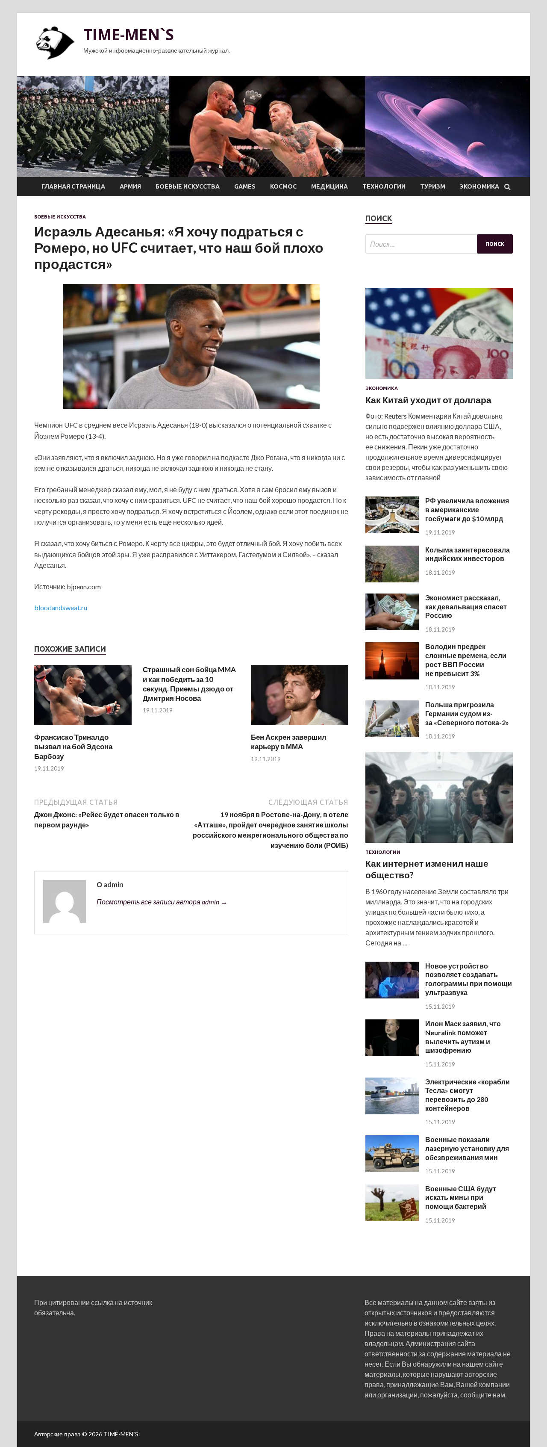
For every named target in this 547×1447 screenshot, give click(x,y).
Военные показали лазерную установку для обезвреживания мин (467, 1148)
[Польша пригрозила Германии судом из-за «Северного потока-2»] (392, 734)
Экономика (479, 186)
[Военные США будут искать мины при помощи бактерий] (392, 1218)
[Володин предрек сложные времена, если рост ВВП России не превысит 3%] (392, 677)
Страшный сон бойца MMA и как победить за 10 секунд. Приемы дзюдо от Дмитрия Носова (189, 683)
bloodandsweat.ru (60, 607)
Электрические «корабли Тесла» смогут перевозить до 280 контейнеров (467, 1095)
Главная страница (73, 186)
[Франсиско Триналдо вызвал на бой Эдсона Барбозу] (83, 727)
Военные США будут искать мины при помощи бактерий (460, 1197)
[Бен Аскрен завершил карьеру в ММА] (299, 727)
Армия (130, 186)
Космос (283, 186)
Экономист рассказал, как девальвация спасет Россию (466, 607)
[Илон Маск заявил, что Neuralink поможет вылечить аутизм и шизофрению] (392, 1053)
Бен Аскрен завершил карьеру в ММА (288, 741)
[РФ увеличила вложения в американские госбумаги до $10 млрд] (392, 530)
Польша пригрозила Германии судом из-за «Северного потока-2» (467, 713)
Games (245, 186)
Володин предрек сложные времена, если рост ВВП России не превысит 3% (465, 659)
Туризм (432, 186)
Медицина (329, 186)
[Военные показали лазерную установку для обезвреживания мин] (392, 1169)
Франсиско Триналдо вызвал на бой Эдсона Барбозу (73, 746)
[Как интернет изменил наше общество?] (439, 844)
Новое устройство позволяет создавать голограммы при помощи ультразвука (468, 979)
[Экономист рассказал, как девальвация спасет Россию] (392, 627)
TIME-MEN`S (128, 34)
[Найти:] (439, 244)
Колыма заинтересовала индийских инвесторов (467, 554)
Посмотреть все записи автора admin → (162, 902)
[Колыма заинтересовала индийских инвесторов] (392, 580)
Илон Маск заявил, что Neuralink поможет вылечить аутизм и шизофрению (463, 1036)
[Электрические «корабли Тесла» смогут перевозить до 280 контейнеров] (392, 1111)
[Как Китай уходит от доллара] (439, 380)
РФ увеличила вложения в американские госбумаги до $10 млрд (467, 509)
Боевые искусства (188, 186)
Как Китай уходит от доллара (428, 399)
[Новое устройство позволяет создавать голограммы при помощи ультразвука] (392, 996)
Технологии (384, 186)
